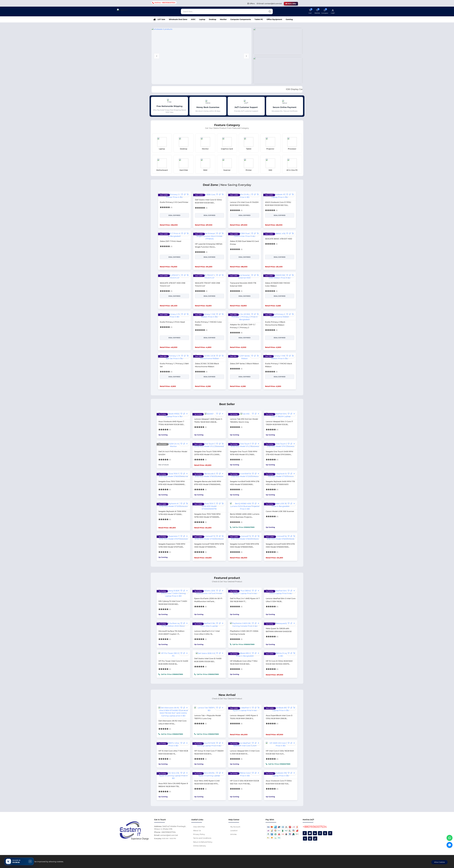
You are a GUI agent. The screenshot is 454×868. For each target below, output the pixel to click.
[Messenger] (449, 845)
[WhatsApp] (449, 838)
